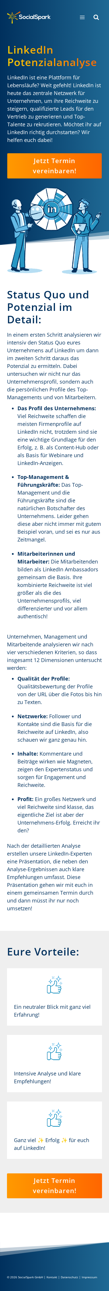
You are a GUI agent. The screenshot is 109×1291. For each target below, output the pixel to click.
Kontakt (52, 1277)
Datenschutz (69, 1277)
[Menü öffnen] (82, 17)
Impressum (89, 1277)
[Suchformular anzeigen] (96, 17)
